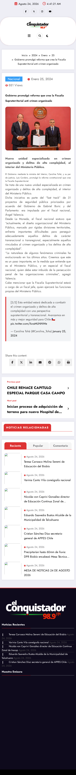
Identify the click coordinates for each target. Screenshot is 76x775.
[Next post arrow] (68, 409)
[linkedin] (30, 362)
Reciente (15, 446)
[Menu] (29, 36)
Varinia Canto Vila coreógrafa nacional (47, 480)
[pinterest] (49, 362)
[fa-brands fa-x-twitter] (34, 11)
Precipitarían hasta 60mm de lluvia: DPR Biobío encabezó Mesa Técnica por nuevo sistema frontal (45, 554)
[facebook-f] (25, 11)
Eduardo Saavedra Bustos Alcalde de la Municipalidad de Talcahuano (47, 517)
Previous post (13, 382)
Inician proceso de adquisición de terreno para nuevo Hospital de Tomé (35, 409)
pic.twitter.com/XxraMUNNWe (29, 324)
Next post (11, 400)
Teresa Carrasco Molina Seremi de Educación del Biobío (44, 464)
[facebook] (12, 362)
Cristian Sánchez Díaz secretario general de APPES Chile (43, 536)
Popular (38, 446)
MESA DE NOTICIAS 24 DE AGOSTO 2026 (47, 572)
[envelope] (40, 362)
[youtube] (50, 11)
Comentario (60, 446)
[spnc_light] (47, 36)
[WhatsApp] (59, 362)
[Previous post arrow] (68, 388)
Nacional (14, 79)
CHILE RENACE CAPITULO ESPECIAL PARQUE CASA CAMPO (36, 390)
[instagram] (42, 11)
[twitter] (21, 362)
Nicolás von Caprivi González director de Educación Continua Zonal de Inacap (47, 499)
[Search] (40, 36)
